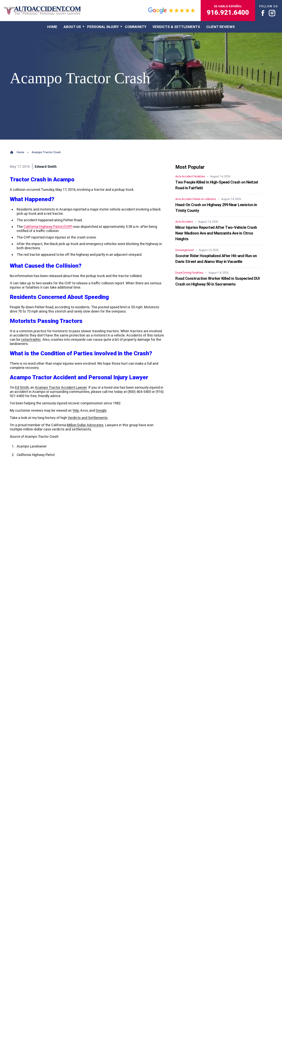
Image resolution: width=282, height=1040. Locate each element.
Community (135, 27)
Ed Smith (22, 387)
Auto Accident (184, 176)
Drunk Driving (183, 272)
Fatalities (199, 176)
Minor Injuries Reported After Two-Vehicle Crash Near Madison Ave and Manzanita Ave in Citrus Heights (216, 233)
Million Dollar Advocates (85, 425)
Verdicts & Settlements (176, 27)
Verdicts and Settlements (88, 418)
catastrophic (31, 339)
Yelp (75, 410)
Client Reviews (220, 27)
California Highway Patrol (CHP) (48, 227)
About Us (72, 27)
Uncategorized (184, 250)
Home (20, 152)
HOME (52, 27)
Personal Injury (103, 27)
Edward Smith (46, 167)
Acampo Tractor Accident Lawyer (61, 387)
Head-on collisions (205, 199)
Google (101, 410)
